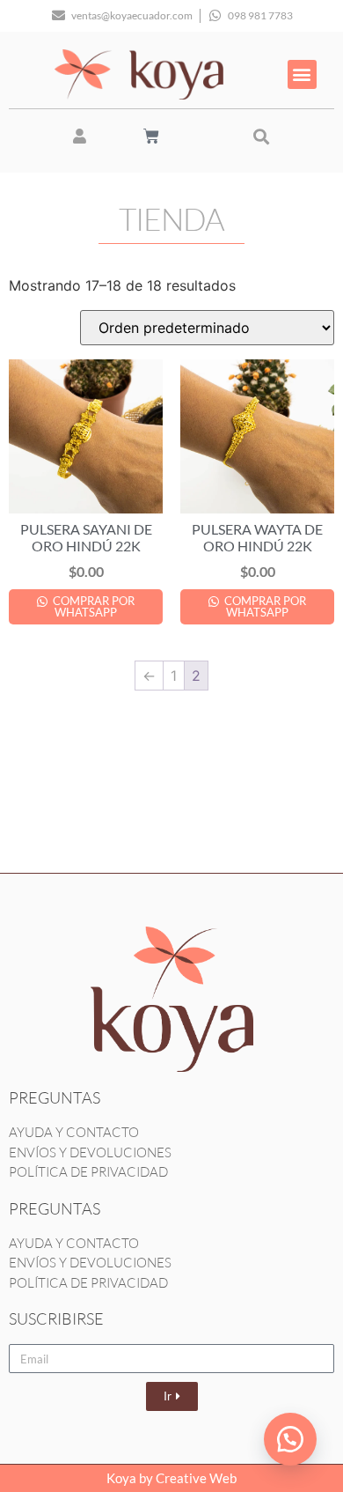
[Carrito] (151, 136)
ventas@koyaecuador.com (132, 15)
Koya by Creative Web (171, 1478)
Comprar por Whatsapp (92, 606)
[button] (302, 74)
